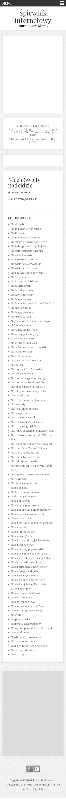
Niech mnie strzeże (23, 531)
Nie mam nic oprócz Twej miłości (31, 443)
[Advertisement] (33, 73)
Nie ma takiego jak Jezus (26, 426)
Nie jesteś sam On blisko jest (28, 400)
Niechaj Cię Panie (21, 597)
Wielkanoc (43, 139)
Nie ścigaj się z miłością (25, 461)
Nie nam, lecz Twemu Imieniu (29, 448)
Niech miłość (19, 527)
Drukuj (14, 192)
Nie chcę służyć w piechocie (28, 386)
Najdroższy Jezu (21, 316)
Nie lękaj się (18, 404)
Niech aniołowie (20, 500)
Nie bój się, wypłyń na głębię (28, 378)
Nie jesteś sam (20, 395)
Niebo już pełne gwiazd (25, 496)
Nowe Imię (17, 654)
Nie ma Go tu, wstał (23, 417)
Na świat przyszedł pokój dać (29, 246)
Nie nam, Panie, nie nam (25, 452)
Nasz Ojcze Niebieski (24, 342)
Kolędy (39, 132)
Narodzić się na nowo (24, 329)
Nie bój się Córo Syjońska (26, 369)
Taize (33, 134)
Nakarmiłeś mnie (21, 325)
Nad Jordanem (20, 277)
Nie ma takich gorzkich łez (27, 421)
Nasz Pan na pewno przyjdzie (29, 347)
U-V (21, 132)
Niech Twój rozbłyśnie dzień (28, 579)
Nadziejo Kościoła (22, 312)
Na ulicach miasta (22, 255)
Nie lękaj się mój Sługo (24, 408)
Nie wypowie (18, 478)
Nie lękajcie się (20, 413)
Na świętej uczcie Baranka (27, 250)
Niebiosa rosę (19, 487)
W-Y (27, 132)
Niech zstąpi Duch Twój (25, 592)
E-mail (26, 192)
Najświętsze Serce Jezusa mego (30, 320)
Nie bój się (17, 364)
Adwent (13, 139)
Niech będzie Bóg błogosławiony (30, 509)
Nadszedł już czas (22, 290)
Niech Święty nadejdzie (24, 182)
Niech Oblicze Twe (22, 544)
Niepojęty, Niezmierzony (26, 623)
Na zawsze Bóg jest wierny (27, 272)
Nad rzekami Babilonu (24, 281)
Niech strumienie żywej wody (29, 566)
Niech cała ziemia (21, 518)
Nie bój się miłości (22, 373)
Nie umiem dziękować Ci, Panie (30, 474)
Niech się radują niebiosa (26, 562)
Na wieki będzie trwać (24, 268)
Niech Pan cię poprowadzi (27, 549)
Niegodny (17, 614)
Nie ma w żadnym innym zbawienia (32, 430)
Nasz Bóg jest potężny (24, 334)
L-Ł (42, 129)
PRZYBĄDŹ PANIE (25, 199)
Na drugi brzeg (20, 224)
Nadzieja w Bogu (21, 307)
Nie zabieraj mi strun (24, 483)
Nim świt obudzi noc (23, 641)
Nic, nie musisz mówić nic (26, 360)
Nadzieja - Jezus (21, 299)
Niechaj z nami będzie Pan (27, 606)
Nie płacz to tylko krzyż (25, 456)
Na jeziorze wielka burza (26, 228)
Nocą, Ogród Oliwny (23, 650)
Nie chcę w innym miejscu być (29, 391)
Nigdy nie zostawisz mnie (26, 637)
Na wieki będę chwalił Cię (26, 263)
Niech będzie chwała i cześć (28, 514)
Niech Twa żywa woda (24, 575)
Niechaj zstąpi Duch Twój (26, 610)
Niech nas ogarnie (22, 536)
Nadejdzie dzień (21, 285)
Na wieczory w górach (24, 259)
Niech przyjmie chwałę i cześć (29, 553)
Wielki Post (27, 139)
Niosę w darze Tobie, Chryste (29, 645)
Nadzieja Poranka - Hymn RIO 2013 (32, 303)
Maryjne (49, 132)
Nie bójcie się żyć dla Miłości (28, 382)
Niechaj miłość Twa (23, 601)
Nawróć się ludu (21, 356)
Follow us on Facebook (29, 769)
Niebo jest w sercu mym (25, 492)
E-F (23, 129)
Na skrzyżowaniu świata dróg (29, 241)
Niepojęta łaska (20, 619)
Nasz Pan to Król (21, 351)
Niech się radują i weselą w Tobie (31, 557)
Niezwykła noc (20, 632)
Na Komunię (18, 233)
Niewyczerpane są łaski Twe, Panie (32, 628)
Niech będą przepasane (25, 505)
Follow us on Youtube (36, 769)
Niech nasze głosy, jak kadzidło (30, 540)
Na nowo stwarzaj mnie (25, 237)
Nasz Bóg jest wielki (23, 338)
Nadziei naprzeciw (22, 294)
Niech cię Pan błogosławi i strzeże (32, 522)
